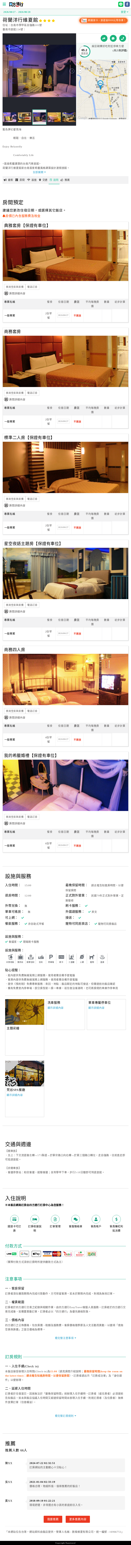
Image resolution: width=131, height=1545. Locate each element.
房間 (22, 180)
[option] (24, 1012)
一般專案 (9, 315)
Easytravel (71, 1543)
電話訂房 (32, 287)
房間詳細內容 (17, 293)
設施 (34, 180)
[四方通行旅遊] (16, 6)
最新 (10, 180)
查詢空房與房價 (15, 287)
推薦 (67, 180)
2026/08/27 (63, 315)
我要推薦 (53, 1519)
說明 (56, 180)
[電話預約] (122, 38)
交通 (45, 180)
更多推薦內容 (77, 1519)
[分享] (104, 38)
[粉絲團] (113, 38)
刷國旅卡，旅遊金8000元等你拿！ (106, 20)
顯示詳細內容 (56, 1007)
